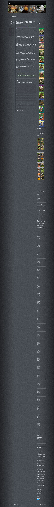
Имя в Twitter (18, 104)
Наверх (45, 503)
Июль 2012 (38, 426)
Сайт (16, 99)
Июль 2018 (38, 344)
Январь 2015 (38, 392)
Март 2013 (38, 417)
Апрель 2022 (38, 293)
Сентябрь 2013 (38, 410)
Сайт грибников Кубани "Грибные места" (41, 191)
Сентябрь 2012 (38, 424)
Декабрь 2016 (38, 366)
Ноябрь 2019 (38, 326)
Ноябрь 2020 (38, 312)
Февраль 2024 (38, 268)
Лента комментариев (39, 434)
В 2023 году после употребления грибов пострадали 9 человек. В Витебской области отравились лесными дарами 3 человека (21, 76)
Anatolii (13, 23)
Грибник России (13, 3)
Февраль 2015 (38, 391)
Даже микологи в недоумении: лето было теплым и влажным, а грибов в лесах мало (41, 210)
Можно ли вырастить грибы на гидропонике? (41, 222)
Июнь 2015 (38, 386)
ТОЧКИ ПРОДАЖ (11, 16)
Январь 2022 (38, 296)
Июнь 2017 (38, 359)
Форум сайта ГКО (39, 200)
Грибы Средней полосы (39, 190)
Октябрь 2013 (38, 409)
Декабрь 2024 (38, 256)
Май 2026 (38, 237)
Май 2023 (38, 278)
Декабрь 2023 (38, 270)
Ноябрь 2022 (38, 285)
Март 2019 (38, 335)
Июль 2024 (38, 262)
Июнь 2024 (38, 263)
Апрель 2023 (38, 279)
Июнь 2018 (38, 345)
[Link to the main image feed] (38, 500)
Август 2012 (38, 425)
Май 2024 (38, 264)
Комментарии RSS (11, 36)
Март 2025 (38, 253)
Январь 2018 (38, 351)
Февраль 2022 (38, 295)
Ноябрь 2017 (38, 353)
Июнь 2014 (38, 400)
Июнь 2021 (38, 304)
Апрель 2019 (38, 334)
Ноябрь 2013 (38, 408)
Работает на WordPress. (43, 504)
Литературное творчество (39, 441)
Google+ (18, 107)
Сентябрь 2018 (38, 342)
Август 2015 (38, 384)
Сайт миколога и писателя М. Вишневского (40, 194)
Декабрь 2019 (38, 325)
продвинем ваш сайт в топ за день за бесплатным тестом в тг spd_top (41, 223)
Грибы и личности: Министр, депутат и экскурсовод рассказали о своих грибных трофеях (31, 76)
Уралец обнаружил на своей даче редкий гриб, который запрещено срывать (41, 451)
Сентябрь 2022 (38, 287)
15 (43, 131)
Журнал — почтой (39, 438)
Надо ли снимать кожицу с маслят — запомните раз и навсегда (41, 460)
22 (43, 132)
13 (41, 131)
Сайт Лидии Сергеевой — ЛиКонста (41, 192)
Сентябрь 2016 (38, 369)
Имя (16, 94)
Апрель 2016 (38, 375)
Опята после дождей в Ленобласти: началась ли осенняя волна (40, 218)
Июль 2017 (38, 358)
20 (41, 132)
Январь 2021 (38, 310)
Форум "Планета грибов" (39, 199)
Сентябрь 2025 (38, 246)
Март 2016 (38, 376)
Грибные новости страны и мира (21, 73)
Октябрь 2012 (38, 423)
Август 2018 (38, 343)
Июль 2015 (38, 385)
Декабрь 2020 (38, 311)
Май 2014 (38, 401)
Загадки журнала (39, 439)
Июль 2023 (38, 276)
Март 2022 (38, 294)
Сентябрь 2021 (38, 301)
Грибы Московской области (40, 186)
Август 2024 (38, 261)
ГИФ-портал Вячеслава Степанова (40, 182)
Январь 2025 (38, 255)
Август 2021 (38, 302)
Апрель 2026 (38, 238)
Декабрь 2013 (38, 407)
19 (40, 132)
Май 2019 (38, 333)
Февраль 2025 (38, 254)
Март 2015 (38, 390)
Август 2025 (38, 247)
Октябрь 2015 (38, 382)
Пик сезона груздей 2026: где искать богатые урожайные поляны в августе (41, 214)
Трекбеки (11, 37)
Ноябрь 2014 (38, 394)
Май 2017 (38, 360)
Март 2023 (38, 280)
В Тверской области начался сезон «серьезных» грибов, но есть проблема (41, 469)
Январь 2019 (38, 337)
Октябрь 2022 (38, 286)
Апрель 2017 (38, 361)
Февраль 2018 (38, 350)
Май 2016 (38, 374)
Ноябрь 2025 (38, 244)
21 (42, 132)
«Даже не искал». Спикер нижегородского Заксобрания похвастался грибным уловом (41, 228)
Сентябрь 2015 (38, 383)
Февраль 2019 (38, 336)
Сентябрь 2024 (38, 260)
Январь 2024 (38, 269)
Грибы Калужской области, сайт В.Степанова (40, 185)
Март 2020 (38, 321)
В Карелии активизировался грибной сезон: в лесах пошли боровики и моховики (41, 489)
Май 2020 (38, 319)
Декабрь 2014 (38, 393)
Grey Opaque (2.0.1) (12, 504)
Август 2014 (38, 398)
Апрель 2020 (38, 320)
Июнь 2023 (38, 277)
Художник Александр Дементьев (40, 204)
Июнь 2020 (38, 318)
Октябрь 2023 (38, 272)
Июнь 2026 (38, 236)
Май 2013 (38, 415)
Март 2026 (38, 239)
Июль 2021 (38, 303)
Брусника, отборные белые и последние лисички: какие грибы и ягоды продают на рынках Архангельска (41, 225)
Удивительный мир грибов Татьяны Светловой (40, 198)
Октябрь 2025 (38, 245)
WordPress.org (38, 435)
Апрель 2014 (38, 402)
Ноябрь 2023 (38, 271)
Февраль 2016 (38, 377)
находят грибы (21, 65)
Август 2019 (38, 329)
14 (42, 131)
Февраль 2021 (38, 309)
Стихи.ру (38, 196)
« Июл (38, 135)
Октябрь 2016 (38, 368)
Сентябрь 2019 (38, 328)
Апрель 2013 (38, 416)
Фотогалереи (15, 16)
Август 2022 (38, 288)
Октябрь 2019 (38, 327)
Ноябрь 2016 (38, 367)
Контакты (38, 440)
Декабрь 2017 (38, 352)
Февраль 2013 (38, 418)
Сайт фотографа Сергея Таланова (40, 195)
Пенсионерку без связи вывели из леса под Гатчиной (41, 478)
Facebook (29, 104)
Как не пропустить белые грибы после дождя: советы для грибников (41, 212)
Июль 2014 (38, 399)
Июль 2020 (38, 317)
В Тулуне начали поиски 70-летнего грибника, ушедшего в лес (40, 216)
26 (40, 133)
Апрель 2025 (38, 252)
